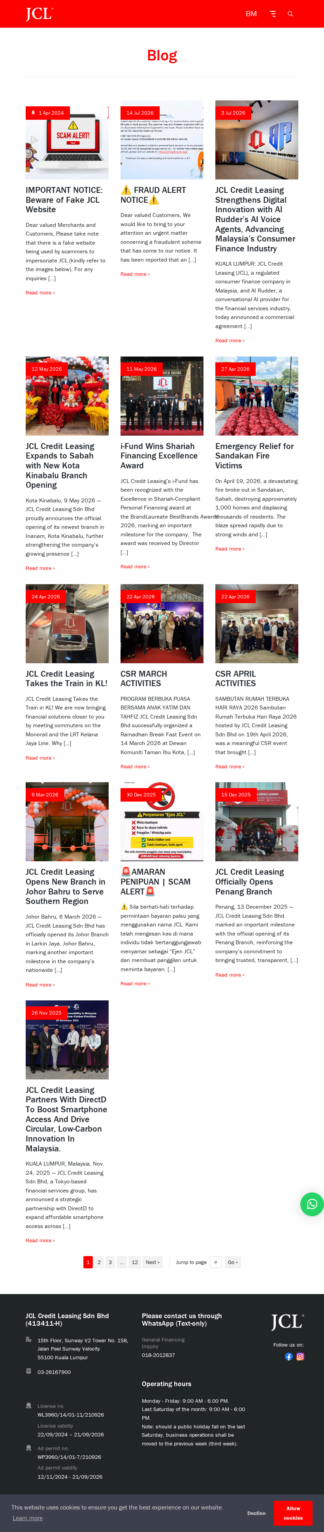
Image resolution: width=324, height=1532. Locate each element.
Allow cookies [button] (293, 1513)
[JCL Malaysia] (39, 14)
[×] (312, 1204)
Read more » (40, 292)
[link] (289, 1356)
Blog (162, 54)
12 (135, 1262)
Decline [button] (256, 1513)
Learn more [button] (28, 1518)
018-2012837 (158, 1354)
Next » (153, 1262)
